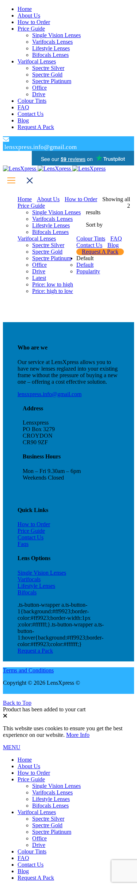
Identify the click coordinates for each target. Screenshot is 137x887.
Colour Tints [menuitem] (32, 851)
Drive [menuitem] (38, 845)
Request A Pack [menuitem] (36, 878)
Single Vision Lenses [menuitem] (56, 786)
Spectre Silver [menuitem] (48, 819)
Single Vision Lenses (42, 573)
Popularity (88, 271)
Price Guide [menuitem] (31, 779)
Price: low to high (52, 284)
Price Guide (31, 531)
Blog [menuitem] (23, 871)
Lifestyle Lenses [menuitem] (51, 799)
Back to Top (17, 703)
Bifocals (27, 592)
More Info (78, 735)
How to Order (34, 524)
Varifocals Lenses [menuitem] (52, 792)
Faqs (23, 544)
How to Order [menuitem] (34, 773)
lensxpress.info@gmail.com (49, 394)
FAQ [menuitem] (23, 858)
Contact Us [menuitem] (30, 864)
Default (85, 265)
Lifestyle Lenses (36, 586)
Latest (39, 278)
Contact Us (30, 537)
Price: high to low (52, 291)
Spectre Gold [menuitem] (47, 825)
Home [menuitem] (25, 760)
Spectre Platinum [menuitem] (51, 832)
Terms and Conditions (28, 670)
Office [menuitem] (39, 838)
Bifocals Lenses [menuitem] (50, 805)
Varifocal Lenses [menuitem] (37, 812)
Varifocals (29, 579)
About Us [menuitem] (29, 766)
